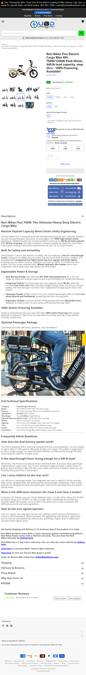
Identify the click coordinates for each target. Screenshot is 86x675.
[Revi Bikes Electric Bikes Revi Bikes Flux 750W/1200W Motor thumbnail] (12, 89)
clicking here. (26, 538)
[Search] (81, 33)
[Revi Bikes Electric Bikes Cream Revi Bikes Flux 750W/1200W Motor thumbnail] (20, 97)
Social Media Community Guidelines (56, 666)
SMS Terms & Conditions (30, 663)
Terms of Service (73, 663)
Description (8, 216)
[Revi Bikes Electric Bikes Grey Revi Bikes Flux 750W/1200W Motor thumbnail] (5, 97)
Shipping (6, 562)
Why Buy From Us (12, 578)
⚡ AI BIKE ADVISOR (43, 13)
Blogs (63, 663)
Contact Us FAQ (19, 661)
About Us (8, 661)
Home (4, 44)
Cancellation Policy (35, 666)
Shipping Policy (51, 661)
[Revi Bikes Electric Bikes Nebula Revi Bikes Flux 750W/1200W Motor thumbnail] (5, 89)
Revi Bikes (53, 75)
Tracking (59, 16)
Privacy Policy (62, 661)
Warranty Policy (46, 663)
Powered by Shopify (43, 671)
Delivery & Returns (12, 567)
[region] (43, 4)
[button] (65, 170)
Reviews (38, 16)
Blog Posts (27, 16)
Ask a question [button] (74, 598)
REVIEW (5, 583)
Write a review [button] (60, 598)
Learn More (50, 133)
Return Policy (74, 661)
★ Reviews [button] (84, 339)
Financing (40, 661)
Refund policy (22, 666)
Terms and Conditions (12, 663)
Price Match (48, 16)
